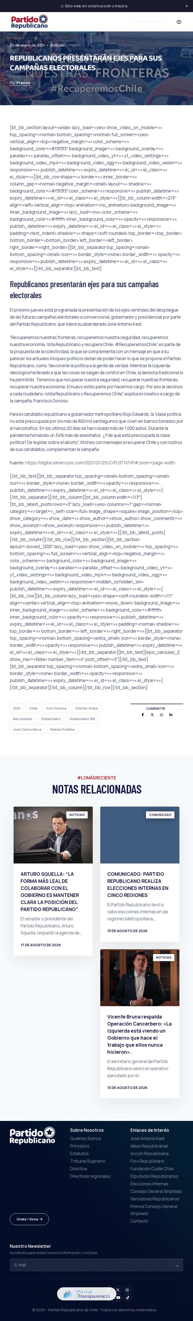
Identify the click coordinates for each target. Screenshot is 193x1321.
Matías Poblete (62, 729)
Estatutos (79, 1153)
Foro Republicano (147, 1161)
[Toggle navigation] (179, 22)
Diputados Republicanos (154, 1176)
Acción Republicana (149, 1153)
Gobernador (51, 718)
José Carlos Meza (27, 729)
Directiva (78, 1169)
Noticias (58, 45)
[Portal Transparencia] (86, 1293)
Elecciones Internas (149, 1184)
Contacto (139, 1221)
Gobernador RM (82, 718)
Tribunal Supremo (87, 1161)
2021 (17, 708)
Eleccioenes (22, 718)
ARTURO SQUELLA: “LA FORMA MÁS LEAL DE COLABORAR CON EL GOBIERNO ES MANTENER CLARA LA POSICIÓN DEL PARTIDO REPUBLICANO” (50, 892)
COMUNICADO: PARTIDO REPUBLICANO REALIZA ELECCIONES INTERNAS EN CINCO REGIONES (137, 884)
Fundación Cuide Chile (152, 1169)
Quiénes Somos (85, 1138)
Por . (20, 82)
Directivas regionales (90, 1176)
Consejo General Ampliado (156, 1191)
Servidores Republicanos (154, 1199)
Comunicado (160, 815)
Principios (79, 1146)
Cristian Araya (86, 708)
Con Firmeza (56, 708)
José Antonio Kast (147, 1138)
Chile (33, 708)
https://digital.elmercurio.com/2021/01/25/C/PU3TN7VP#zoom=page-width (100, 463)
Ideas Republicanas (149, 1146)
